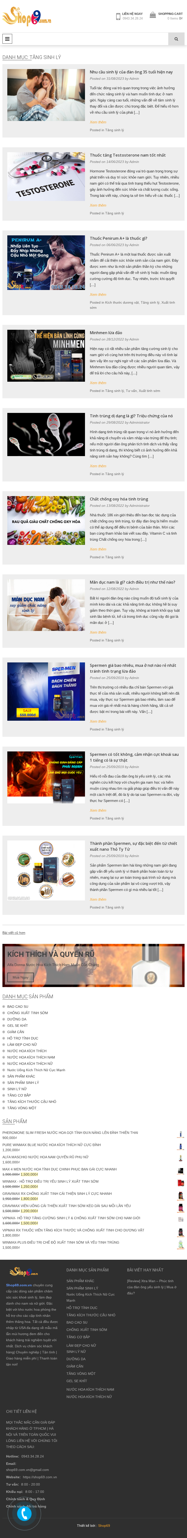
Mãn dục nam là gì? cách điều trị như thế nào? (132, 582)
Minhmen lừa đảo (106, 332)
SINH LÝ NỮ (17, 1089)
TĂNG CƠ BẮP (19, 1095)
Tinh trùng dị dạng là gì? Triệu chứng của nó (131, 416)
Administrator (139, 422)
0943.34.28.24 (133, 18)
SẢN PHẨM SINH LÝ (23, 1083)
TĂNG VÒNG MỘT (22, 1108)
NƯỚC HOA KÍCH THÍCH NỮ (30, 1064)
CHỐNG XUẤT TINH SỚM (27, 1013)
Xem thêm (98, 122)
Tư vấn (131, 391)
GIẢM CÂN (15, 1032)
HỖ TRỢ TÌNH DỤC (22, 1038)
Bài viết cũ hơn (13, 933)
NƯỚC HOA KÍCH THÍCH (27, 1051)
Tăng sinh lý (114, 130)
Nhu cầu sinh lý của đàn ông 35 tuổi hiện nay (131, 72)
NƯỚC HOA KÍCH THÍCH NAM (31, 1057)
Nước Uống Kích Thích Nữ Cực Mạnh (36, 1070)
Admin (134, 78)
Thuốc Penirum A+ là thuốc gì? (118, 238)
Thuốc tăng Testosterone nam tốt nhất (128, 155)
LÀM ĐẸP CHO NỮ (22, 1045)
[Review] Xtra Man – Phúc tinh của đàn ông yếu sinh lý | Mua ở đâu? (152, 1287)
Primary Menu (7, 39)
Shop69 (104, 1526)
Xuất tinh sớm (149, 391)
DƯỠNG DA (16, 1019)
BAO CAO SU (17, 1007)
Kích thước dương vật (122, 302)
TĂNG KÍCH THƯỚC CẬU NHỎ (31, 1102)
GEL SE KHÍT (17, 1026)
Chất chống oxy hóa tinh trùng (119, 499)
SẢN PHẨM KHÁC (21, 1076)
